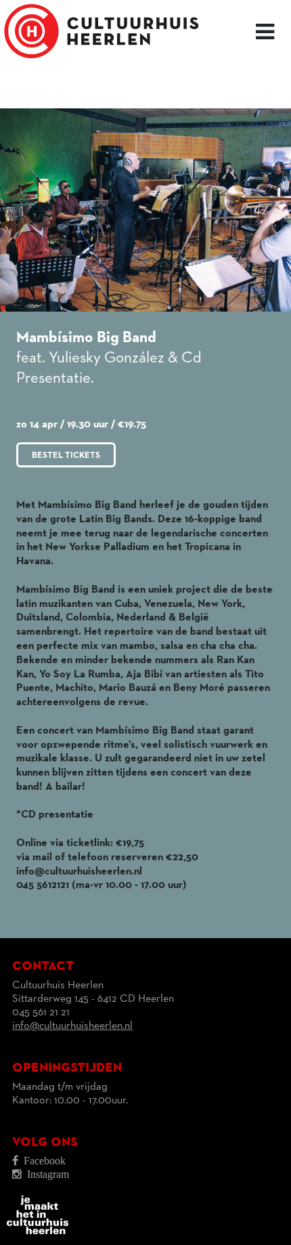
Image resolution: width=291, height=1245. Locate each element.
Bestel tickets (66, 455)
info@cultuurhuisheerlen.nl (72, 1026)
